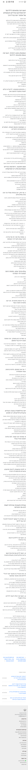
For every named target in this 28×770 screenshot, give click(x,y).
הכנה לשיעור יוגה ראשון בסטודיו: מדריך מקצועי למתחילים (21, 659)
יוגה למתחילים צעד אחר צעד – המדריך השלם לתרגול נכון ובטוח (8, 659)
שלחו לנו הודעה (21, 760)
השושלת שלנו (23, 744)
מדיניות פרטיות (23, 762)
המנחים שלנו (23, 746)
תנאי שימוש (24, 764)
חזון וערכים (24, 748)
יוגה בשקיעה (23, 753)
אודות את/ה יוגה (23, 742)
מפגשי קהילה (23, 755)
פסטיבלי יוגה (23, 725)
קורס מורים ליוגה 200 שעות (20, 732)
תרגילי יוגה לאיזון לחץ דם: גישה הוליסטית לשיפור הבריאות (18, 698)
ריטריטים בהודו (23, 723)
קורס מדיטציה (23, 735)
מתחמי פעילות (23, 726)
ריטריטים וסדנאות (22, 721)
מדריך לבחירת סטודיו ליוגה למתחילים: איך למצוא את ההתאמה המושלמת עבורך (17, 685)
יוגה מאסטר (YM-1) (22, 737)
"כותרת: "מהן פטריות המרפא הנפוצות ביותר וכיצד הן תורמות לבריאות (18, 678)
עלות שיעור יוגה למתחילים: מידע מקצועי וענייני (17, 692)
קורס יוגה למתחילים (22, 734)
